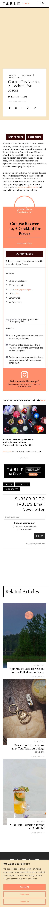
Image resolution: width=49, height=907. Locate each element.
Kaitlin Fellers (19, 97)
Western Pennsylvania (25, 526)
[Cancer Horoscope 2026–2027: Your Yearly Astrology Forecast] (24, 712)
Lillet (17, 293)
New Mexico (26, 529)
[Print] (28, 108)
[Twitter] (16, 108)
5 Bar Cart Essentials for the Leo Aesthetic (27, 826)
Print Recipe (34, 137)
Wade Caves (36, 677)
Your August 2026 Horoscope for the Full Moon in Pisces (26, 670)
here (42, 400)
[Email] (22, 108)
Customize (24, 894)
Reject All (24, 901)
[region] (24, 883)
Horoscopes (15, 77)
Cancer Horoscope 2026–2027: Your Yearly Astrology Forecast (28, 748)
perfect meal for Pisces (28, 187)
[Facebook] (9, 108)
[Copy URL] (34, 108)
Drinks (12, 75)
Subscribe (7, 451)
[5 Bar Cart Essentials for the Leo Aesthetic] (24, 792)
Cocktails (26, 75)
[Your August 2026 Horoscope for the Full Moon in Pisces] (24, 635)
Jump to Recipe (15, 137)
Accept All (24, 887)
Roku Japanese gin (23, 289)
